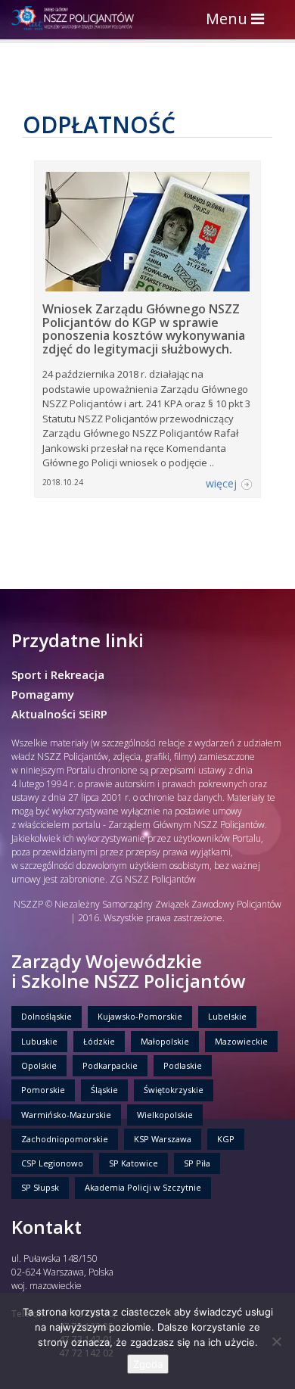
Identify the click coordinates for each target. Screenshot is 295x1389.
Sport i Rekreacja (57, 674)
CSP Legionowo (52, 1163)
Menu (238, 20)
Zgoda (148, 1364)
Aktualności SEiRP (59, 713)
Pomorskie (43, 1089)
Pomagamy (42, 694)
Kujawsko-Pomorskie (140, 1016)
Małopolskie (165, 1041)
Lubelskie (227, 1016)
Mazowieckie (241, 1041)
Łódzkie (99, 1041)
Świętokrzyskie (173, 1089)
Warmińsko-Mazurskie (66, 1114)
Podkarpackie (110, 1065)
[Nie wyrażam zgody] (276, 1341)
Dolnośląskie (46, 1016)
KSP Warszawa (162, 1139)
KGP (225, 1139)
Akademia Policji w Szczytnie (143, 1187)
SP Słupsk (40, 1187)
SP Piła (197, 1163)
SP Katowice (133, 1163)
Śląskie (104, 1089)
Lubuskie (39, 1041)
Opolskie (39, 1065)
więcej (221, 483)
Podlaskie (182, 1065)
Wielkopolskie (165, 1114)
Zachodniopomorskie (64, 1139)
